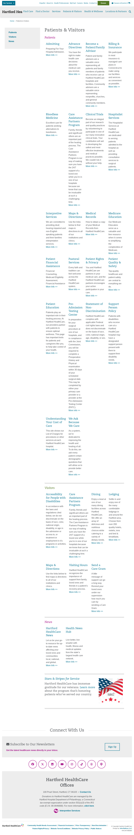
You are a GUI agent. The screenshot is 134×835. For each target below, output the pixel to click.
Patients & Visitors (72, 12)
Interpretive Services (70, 811)
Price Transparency (83, 825)
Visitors (12, 37)
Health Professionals (61, 3)
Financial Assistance (66, 825)
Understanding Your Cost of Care (56, 422)
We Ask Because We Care (74, 422)
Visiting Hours (78, 565)
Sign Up (112, 747)
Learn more (87, 687)
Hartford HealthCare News (53, 632)
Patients (13, 32)
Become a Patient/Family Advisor (95, 48)
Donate (103, 3)
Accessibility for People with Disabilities (56, 498)
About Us (49, 3)
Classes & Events (119, 3)
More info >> (91, 106)
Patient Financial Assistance (53, 263)
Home (12, 21)
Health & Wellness (93, 12)
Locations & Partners (116, 12)
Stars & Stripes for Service (62, 678)
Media (86, 3)
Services (56, 12)
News (11, 41)
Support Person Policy (113, 308)
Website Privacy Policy (80, 829)
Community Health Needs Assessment (42, 825)
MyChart (73, 3)
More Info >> (51, 55)
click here (89, 806)
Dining (95, 494)
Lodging (114, 494)
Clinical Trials (94, 114)
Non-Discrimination (99, 825)
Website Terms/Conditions (60, 829)
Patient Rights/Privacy (40, 829)
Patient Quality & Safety (114, 263)
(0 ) (128, 3)
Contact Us (93, 3)
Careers (80, 3)
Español (42, 3)
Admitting (52, 44)
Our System (8, 3)
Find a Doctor (42, 12)
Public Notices (96, 829)
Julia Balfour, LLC (126, 828)
